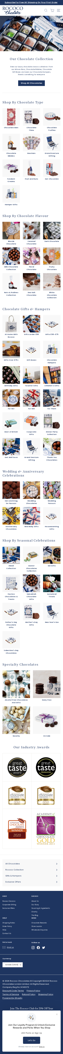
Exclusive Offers (8, 908)
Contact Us (6, 933)
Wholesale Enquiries (40, 930)
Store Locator (37, 926)
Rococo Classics (8, 901)
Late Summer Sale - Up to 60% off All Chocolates (31, 2)
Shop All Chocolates (31, 83)
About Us (35, 901)
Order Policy (7, 926)
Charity (34, 912)
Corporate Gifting (9, 905)
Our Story (35, 905)
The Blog (35, 915)
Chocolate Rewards (39, 923)
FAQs (4, 930)
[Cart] (52, 10)
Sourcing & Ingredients (41, 908)
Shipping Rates (8, 923)
